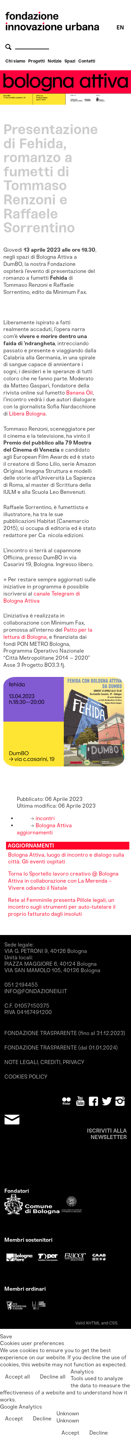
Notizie (54, 61)
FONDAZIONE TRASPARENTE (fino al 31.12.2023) (64, 1033)
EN (120, 27)
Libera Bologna (27, 413)
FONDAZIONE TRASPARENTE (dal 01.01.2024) (61, 1047)
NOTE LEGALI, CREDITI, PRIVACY (44, 1062)
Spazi (69, 61)
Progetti (36, 61)
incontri (44, 818)
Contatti (86, 61)
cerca (9, 46)
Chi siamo (15, 61)
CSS (113, 1322)
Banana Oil (79, 392)
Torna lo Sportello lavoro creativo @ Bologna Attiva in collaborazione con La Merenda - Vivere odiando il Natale (63, 880)
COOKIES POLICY (25, 1076)
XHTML (93, 1322)
